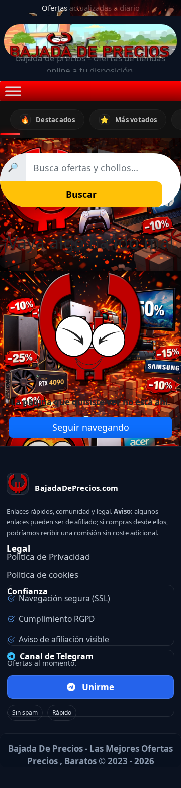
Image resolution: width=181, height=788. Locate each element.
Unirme (98, 687)
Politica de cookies (42, 574)
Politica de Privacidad (48, 556)
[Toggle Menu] (13, 91)
